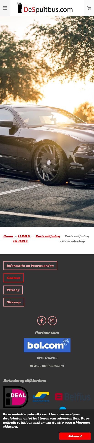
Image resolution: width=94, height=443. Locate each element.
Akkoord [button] (75, 436)
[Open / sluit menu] (5, 8)
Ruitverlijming (48, 236)
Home (8, 236)
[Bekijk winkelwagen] (89, 8)
